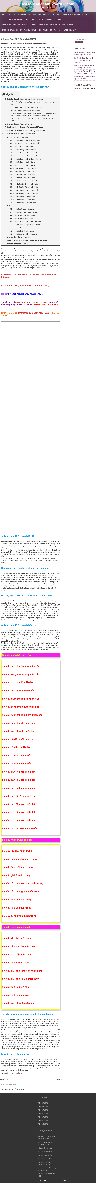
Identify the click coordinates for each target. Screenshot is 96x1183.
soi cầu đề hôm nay (67, 30)
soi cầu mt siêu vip (41, 15)
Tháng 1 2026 (43, 1124)
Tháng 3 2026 (43, 1117)
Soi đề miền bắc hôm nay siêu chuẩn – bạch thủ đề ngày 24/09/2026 (84, 60)
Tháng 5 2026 (43, 1110)
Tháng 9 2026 (43, 1103)
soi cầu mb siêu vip (22, 15)
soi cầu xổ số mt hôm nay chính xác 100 (19, 25)
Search (79, 42)
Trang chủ (6, 14)
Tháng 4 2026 (43, 1114)
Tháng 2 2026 (43, 1121)
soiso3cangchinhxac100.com (48, 4)
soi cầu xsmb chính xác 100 (49, 20)
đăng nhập (9, 1089)
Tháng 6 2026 (43, 1107)
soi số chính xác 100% (40, 43)
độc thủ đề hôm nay (47, 30)
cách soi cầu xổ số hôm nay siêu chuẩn (19, 30)
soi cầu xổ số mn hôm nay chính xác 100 (70, 15)
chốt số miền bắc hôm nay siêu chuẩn (18, 20)
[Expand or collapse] (17, 94)
